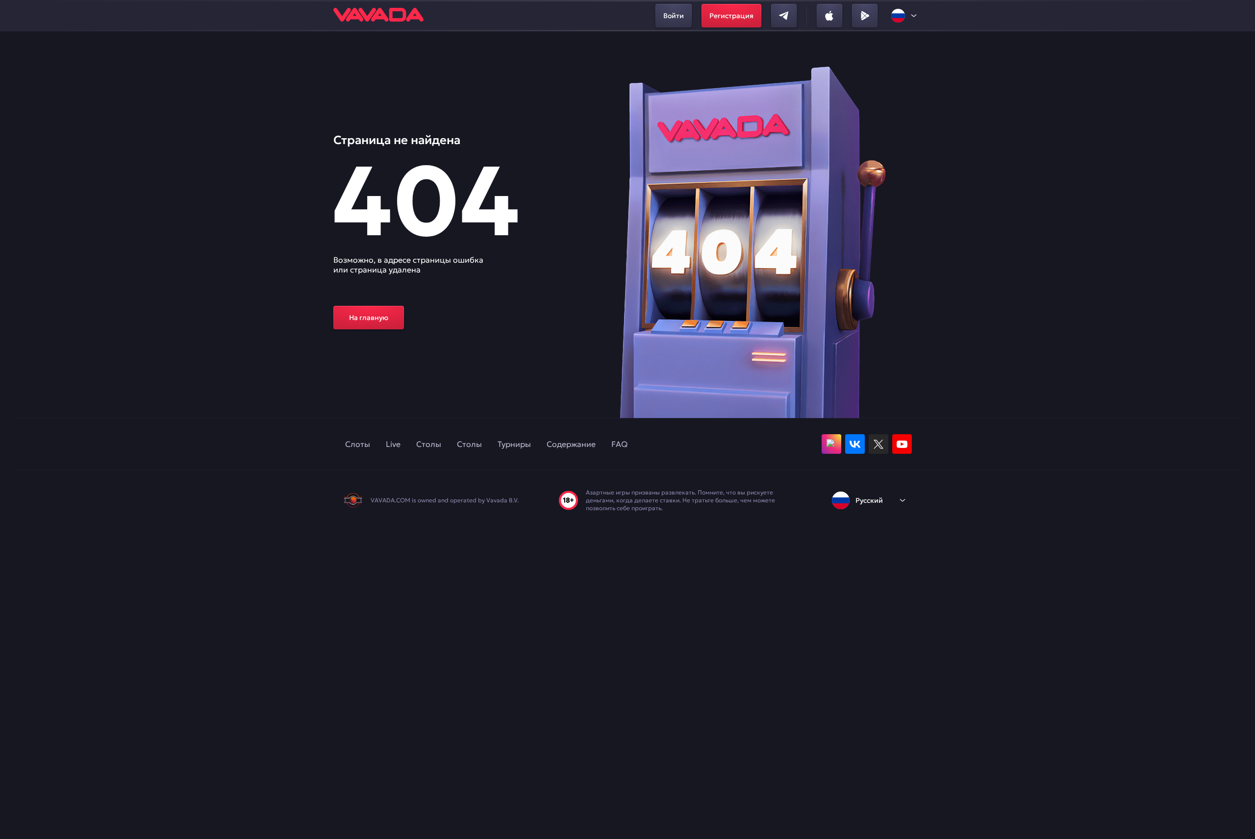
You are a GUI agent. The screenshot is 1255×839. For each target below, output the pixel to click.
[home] (378, 16)
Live (393, 444)
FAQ (619, 444)
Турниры (514, 444)
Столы (428, 444)
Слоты (357, 444)
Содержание (571, 444)
